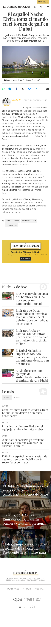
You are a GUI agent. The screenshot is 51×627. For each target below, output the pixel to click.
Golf (34, 221)
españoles (26, 221)
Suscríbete (43, 2)
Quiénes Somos (13, 589)
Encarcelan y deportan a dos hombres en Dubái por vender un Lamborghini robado (32, 299)
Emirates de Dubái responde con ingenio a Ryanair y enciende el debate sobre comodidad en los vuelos (32, 317)
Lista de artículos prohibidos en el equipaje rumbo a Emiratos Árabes (22, 427)
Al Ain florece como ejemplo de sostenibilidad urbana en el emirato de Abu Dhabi (32, 375)
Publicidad (26, 589)
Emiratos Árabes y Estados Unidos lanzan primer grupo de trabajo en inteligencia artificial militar (32, 337)
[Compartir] (3, 89)
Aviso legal (39, 589)
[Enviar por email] (47, 89)
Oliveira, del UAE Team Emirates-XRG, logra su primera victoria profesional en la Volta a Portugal (24, 521)
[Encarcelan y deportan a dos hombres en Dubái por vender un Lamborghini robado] (8, 296)
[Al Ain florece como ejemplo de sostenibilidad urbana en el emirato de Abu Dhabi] (8, 373)
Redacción (16, 100)
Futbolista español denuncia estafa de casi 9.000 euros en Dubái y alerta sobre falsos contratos (24, 459)
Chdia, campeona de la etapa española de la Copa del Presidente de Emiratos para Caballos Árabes (24, 550)
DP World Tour (12, 225)
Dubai (8, 221)
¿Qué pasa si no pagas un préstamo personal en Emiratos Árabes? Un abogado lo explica (23, 443)
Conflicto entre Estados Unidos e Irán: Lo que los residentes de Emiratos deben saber (25, 413)
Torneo (16, 221)
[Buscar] (41, 6)
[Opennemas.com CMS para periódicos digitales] (27, 603)
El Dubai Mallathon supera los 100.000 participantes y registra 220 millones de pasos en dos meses (32, 357)
